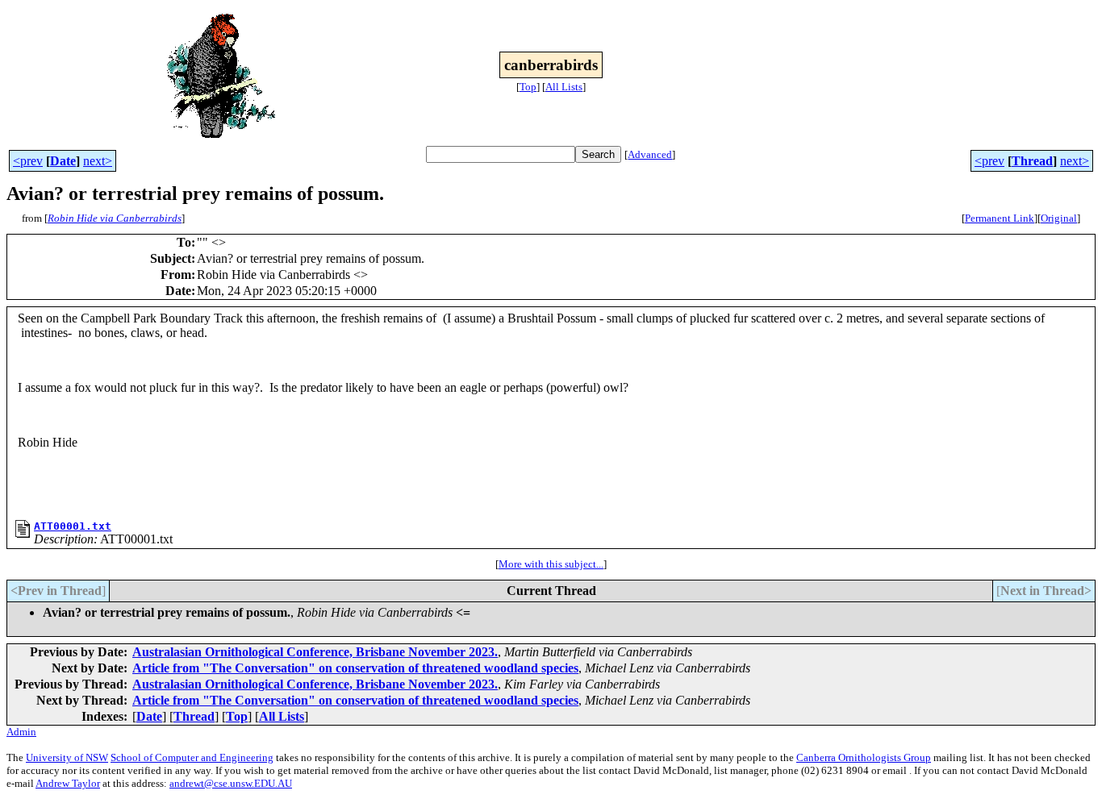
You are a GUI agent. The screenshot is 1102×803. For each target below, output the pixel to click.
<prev (28, 161)
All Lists (563, 87)
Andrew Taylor (67, 783)
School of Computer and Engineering (192, 757)
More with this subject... (551, 564)
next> (97, 161)
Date (63, 161)
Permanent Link (999, 218)
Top (528, 87)
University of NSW (67, 757)
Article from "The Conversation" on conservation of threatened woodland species (355, 668)
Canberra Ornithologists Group (863, 757)
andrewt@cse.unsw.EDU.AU (230, 783)
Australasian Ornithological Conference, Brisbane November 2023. (315, 652)
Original (1059, 218)
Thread (1032, 161)
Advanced (650, 154)
